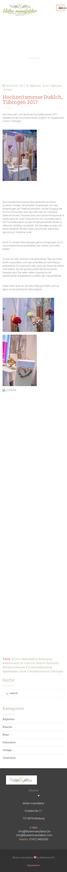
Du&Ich (41, 663)
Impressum (33, 865)
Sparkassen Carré (14, 671)
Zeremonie (9, 757)
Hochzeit (52, 663)
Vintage (7, 750)
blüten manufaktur (25, 659)
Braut (6, 734)
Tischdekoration (38, 671)
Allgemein (9, 719)
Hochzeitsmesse (14, 667)
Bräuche (7, 727)
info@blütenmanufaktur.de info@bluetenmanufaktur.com (34, 833)
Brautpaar (46, 659)
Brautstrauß (11, 663)
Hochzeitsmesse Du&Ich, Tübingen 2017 (33, 99)
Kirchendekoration (39, 667)
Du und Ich (27, 663)
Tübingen (56, 671)
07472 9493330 (38, 839)
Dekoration (9, 742)
